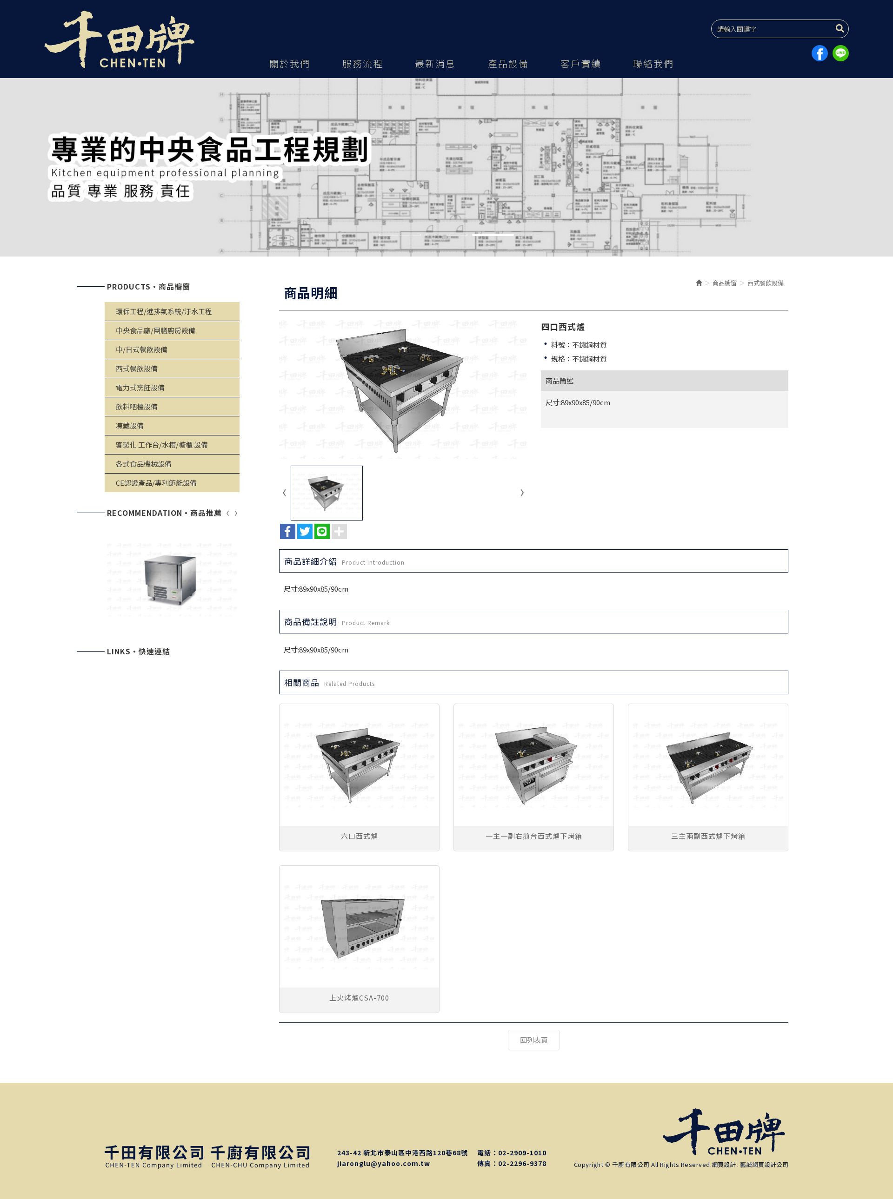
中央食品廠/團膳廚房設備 (155, 330)
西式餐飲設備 (137, 368)
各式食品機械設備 (144, 463)
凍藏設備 (130, 425)
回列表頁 (534, 1040)
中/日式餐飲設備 (141, 349)
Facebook (820, 53)
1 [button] (400, 236)
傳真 (484, 1163)
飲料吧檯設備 (137, 406)
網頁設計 (724, 1164)
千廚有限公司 (121, 40)
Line (841, 53)
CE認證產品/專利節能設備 (156, 483)
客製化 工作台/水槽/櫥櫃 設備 (162, 444)
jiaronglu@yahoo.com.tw (383, 1163)
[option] (446, 167)
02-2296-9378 (522, 1163)
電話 (484, 1152)
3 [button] (493, 236)
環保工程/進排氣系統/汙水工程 (164, 311)
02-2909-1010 (522, 1152)
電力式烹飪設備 (140, 387)
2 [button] (446, 236)
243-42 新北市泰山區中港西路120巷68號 (402, 1152)
